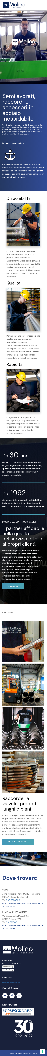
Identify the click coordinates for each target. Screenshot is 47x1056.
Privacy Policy (8, 967)
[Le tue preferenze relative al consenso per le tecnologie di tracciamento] (42, 1051)
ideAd (35, 1053)
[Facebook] (12, 995)
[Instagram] (19, 995)
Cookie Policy (8, 970)
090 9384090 (13, 900)
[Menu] (42, 5)
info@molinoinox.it (11, 982)
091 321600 (11, 922)
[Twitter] (5, 995)
